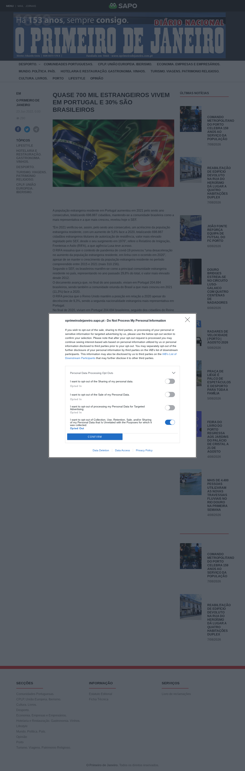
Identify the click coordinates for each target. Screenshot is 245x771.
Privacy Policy (144, 450)
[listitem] (122, 373)
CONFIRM (95, 436)
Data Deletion (101, 450)
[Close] (188, 321)
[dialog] (122, 385)
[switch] (170, 381)
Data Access (122, 450)
